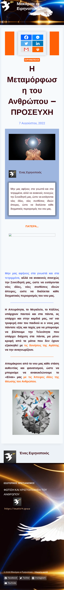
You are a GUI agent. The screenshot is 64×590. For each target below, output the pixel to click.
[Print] (37, 49)
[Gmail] (26, 49)
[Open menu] (61, 6)
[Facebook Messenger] (37, 37)
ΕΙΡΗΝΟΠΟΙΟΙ (32, 60)
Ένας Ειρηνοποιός (34, 453)
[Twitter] (26, 43)
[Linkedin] (37, 43)
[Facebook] (26, 37)
